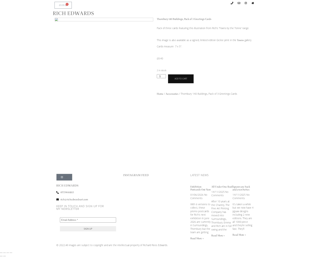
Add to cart (181, 78)
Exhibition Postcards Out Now (200, 188)
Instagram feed (136, 175)
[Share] (7, 252)
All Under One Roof (221, 186)
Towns (240, 40)
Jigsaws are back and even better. (241, 188)
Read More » (197, 238)
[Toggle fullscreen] (4, 252)
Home (160, 93)
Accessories (172, 93)
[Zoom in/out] (1, 252)
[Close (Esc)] (11, 252)
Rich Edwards (73, 13)
